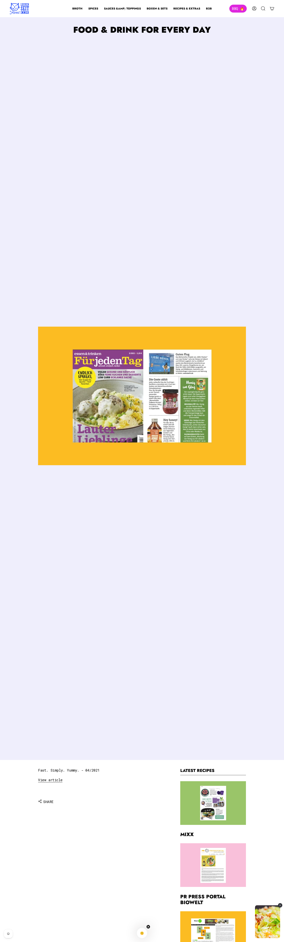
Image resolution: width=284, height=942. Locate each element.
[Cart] (272, 8)
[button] (77, 8)
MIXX (187, 834)
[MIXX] (213, 803)
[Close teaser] (148, 927)
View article (50, 780)
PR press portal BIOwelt (202, 899)
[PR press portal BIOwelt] (213, 865)
